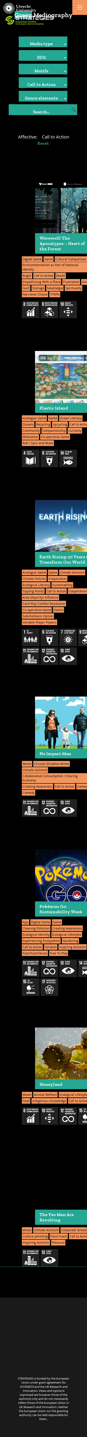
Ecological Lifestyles (66, 934)
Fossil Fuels (58, 1236)
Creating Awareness (37, 786)
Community (31, 430)
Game (48, 259)
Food (26, 1101)
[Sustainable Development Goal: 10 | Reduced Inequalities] (68, 309)
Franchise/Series (35, 953)
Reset (43, 143)
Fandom (51, 947)
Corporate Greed (73, 1230)
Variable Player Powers (39, 622)
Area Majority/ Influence (40, 597)
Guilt (26, 288)
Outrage (38, 288)
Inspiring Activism (72, 947)
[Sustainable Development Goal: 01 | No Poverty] (30, 637)
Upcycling (60, 424)
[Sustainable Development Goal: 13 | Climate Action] (68, 656)
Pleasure (58, 1242)
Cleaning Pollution (36, 928)
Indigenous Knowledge (49, 1101)
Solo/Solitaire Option (38, 616)
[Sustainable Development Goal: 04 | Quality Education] (30, 458)
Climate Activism (72, 572)
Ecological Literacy (36, 585)
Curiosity (74, 430)
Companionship (54, 430)
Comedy (29, 793)
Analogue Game (34, 418)
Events (58, 610)
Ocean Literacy (71, 418)
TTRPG (55, 294)
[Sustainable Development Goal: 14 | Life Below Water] (68, 458)
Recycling (43, 424)
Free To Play (58, 953)
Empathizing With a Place (41, 282)
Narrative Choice (35, 294)
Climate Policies (34, 579)
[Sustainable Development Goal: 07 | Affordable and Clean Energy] (68, 637)
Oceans (28, 424)
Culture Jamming (35, 1236)
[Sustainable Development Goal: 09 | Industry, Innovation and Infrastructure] (49, 309)
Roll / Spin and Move (38, 443)
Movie (27, 764)
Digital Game (32, 259)
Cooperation (57, 579)
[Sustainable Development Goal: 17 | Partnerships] (49, 987)
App (26, 922)
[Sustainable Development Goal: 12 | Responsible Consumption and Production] (49, 656)
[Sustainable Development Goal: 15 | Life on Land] (30, 987)
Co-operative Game (55, 437)
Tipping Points (33, 591)
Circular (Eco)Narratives (51, 764)
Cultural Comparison (70, 259)
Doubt (60, 275)
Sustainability (62, 585)
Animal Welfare (45, 1095)
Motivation (30, 437)
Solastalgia (55, 288)
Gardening (70, 941)
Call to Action (44, 275)
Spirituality (73, 288)
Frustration (71, 282)
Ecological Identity (36, 934)
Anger (27, 275)
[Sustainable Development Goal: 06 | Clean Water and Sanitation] (49, 458)
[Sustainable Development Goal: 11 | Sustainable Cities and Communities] (30, 656)
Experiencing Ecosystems (41, 941)
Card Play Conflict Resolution (44, 603)
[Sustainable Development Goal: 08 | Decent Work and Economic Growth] (30, 309)
